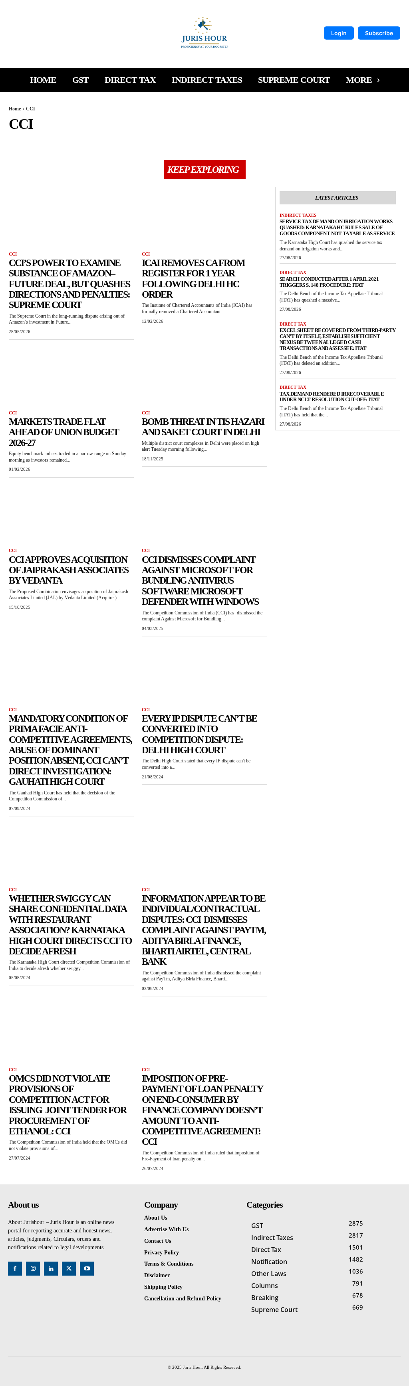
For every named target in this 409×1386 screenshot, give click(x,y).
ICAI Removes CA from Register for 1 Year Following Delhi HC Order (193, 279)
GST (262, 141)
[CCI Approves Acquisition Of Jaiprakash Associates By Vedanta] (71, 515)
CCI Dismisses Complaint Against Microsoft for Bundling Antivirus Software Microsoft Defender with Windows (200, 580)
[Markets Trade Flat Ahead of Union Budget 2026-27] (71, 377)
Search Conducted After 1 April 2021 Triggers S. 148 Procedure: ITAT (329, 282)
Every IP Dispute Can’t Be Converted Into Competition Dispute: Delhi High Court (199, 734)
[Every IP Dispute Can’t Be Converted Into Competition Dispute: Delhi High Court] (204, 673)
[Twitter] (69, 1269)
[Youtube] (87, 1269)
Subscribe (379, 33)
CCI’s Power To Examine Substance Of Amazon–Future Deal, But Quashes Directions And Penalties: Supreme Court (69, 284)
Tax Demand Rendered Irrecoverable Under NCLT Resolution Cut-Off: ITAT (332, 397)
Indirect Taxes (291, 141)
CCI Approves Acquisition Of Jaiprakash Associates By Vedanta (68, 570)
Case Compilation (99, 141)
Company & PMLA (175, 141)
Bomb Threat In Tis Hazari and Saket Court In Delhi (203, 426)
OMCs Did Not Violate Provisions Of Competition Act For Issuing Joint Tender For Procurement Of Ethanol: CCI (67, 1104)
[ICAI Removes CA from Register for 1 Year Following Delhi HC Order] (204, 218)
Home (15, 109)
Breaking (60, 141)
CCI (13, 254)
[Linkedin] (51, 1269)
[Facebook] (15, 1269)
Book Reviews (26, 141)
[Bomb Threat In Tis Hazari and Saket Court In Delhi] (204, 377)
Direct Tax (214, 141)
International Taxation (343, 141)
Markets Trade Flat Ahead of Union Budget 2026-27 (64, 432)
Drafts (242, 141)
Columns (138, 141)
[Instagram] (33, 1269)
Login (339, 33)
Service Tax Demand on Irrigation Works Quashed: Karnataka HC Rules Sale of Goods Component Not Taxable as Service (337, 227)
